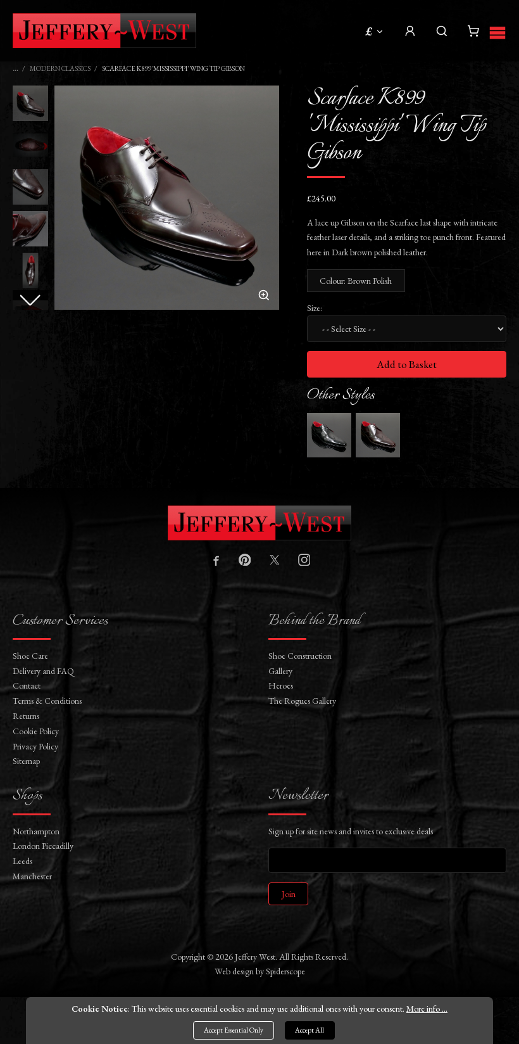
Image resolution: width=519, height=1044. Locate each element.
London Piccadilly (43, 845)
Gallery (280, 671)
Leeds (22, 861)
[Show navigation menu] (497, 30)
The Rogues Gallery (302, 700)
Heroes (280, 685)
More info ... (426, 1008)
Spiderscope (285, 971)
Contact (27, 685)
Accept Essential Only (233, 1030)
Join (289, 894)
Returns (26, 716)
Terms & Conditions (47, 700)
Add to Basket (407, 364)
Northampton (36, 831)
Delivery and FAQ (43, 671)
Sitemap (26, 761)
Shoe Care (30, 655)
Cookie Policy (36, 731)
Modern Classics (60, 68)
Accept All (309, 1030)
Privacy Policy (35, 746)
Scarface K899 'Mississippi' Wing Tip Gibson (173, 68)
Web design (234, 971)
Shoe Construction (300, 655)
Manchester (32, 876)
